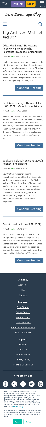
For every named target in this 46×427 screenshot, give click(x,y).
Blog (23, 290)
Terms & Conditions (23, 365)
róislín (13, 56)
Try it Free (18, 4)
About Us (23, 285)
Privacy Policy (18, 407)
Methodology (23, 317)
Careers (23, 295)
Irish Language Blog (23, 14)
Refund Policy (23, 355)
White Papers (23, 312)
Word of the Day (23, 332)
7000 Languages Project (23, 327)
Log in (30, 4)
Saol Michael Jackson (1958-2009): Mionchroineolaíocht (23, 162)
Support (23, 345)
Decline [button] (28, 422)
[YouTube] (40, 384)
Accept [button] (17, 422)
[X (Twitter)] (14, 384)
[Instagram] (5, 384)
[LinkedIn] (32, 384)
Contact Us (23, 350)
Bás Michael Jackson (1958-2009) (22, 224)
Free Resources (23, 322)
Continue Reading (29, 87)
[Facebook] (23, 384)
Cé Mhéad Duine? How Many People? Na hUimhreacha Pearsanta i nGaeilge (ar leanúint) (22, 48)
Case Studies (23, 307)
